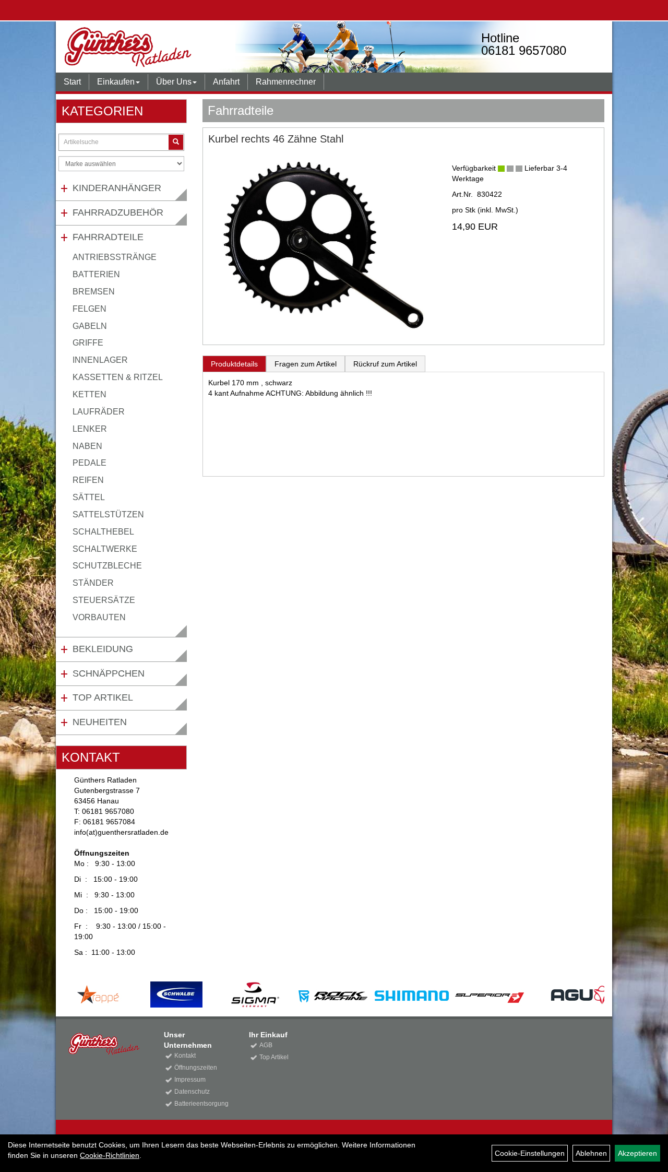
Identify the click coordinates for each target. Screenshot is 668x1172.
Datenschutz (192, 1091)
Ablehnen (591, 1153)
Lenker (90, 428)
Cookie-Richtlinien (109, 1155)
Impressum (190, 1079)
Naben (87, 446)
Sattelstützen (108, 514)
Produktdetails (234, 364)
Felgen (89, 308)
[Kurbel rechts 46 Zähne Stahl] (322, 244)
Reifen (88, 480)
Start (72, 81)
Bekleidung (103, 649)
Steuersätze (104, 600)
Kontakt (185, 1055)
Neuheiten (100, 722)
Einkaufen (116, 81)
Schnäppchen (109, 673)
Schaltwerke (105, 548)
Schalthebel (103, 531)
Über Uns (174, 81)
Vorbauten (99, 617)
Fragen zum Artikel (306, 364)
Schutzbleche (107, 565)
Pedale (89, 462)
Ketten (89, 394)
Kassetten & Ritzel (118, 377)
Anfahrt (226, 81)
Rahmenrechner (286, 81)
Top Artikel (103, 697)
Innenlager (100, 360)
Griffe (88, 342)
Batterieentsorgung (199, 1103)
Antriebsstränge (115, 257)
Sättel (89, 497)
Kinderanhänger (117, 188)
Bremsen (94, 291)
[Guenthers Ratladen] (168, 47)
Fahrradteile (108, 237)
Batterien (96, 274)
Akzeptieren (637, 1153)
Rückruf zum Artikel (385, 364)
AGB (265, 1045)
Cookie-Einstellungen (530, 1153)
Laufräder (99, 411)
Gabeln (90, 326)
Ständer (93, 582)
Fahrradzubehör (118, 212)
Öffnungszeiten (195, 1067)
